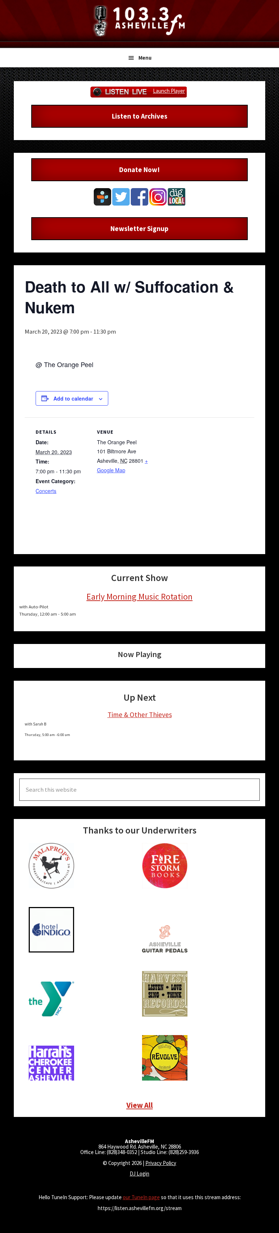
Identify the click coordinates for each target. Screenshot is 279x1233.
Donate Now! (139, 169)
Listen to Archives (139, 116)
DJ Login (139, 1173)
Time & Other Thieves (140, 714)
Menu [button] (144, 57)
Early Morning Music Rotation (139, 596)
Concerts (46, 490)
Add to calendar (73, 398)
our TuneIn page (141, 1197)
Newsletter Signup (139, 228)
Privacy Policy (160, 1163)
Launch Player (169, 90)
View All (139, 1105)
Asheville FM (139, 20)
